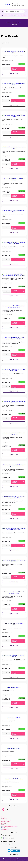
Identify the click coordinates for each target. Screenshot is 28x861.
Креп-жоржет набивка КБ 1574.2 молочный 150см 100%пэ (13, 406)
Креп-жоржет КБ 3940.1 (8, 751)
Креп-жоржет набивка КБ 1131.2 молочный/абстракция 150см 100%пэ (13, 533)
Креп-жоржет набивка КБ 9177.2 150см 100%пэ (12, 628)
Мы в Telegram (5, 829)
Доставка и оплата (6, 820)
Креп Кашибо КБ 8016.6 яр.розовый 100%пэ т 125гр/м (13, 152)
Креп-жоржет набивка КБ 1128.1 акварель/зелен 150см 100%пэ (13, 247)
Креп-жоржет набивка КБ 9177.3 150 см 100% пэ (13, 660)
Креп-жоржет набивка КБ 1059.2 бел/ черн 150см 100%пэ (13, 374)
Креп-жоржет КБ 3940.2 (8, 721)
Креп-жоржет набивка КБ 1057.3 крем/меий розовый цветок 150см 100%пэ (13, 342)
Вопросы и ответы (5, 821)
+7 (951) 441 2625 (9, 838)
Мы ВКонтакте (6, 828)
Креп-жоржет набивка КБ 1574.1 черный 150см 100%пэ (12, 438)
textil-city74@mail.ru (7, 844)
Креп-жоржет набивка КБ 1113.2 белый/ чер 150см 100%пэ (13, 565)
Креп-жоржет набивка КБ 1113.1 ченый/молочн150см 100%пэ (12, 597)
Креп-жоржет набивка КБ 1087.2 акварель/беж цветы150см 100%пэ (13, 470)
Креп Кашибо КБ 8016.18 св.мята (10, 782)
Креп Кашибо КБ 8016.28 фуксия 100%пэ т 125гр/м (12, 56)
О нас (2, 824)
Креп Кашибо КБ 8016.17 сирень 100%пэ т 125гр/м (12, 88)
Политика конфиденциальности (9, 826)
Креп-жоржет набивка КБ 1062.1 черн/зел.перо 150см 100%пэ (12, 311)
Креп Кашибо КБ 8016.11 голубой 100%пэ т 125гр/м (12, 120)
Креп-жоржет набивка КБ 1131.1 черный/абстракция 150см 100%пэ (12, 501)
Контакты (3, 823)
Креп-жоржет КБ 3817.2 (8, 690)
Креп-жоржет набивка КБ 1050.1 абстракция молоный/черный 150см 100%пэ (13, 279)
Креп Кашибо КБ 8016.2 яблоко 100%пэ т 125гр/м (12, 215)
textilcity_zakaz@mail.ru (8, 841)
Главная (3, 817)
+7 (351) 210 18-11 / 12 (7, 835)
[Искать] (23, 11)
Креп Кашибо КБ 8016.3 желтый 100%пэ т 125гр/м (12, 184)
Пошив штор (4, 818)
